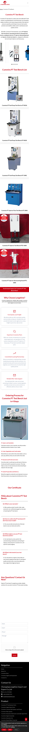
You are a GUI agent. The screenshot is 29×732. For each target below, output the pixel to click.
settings (13, 727)
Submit (14, 655)
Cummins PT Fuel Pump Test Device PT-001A (14, 105)
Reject (10, 729)
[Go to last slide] (1, 52)
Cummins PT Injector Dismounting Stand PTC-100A (14, 281)
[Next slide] (28, 52)
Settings (16, 729)
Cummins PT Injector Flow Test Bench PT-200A (14, 210)
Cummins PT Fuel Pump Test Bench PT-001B (14, 140)
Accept (4, 729)
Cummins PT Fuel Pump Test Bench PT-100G (14, 175)
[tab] (11, 64)
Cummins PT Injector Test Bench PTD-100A (14, 245)
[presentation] (14, 88)
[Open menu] (27, 3)
